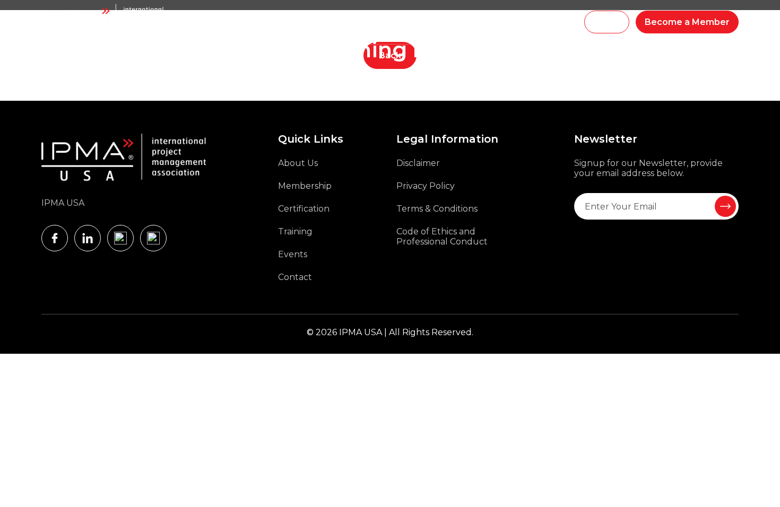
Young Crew (396, 22)
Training (293, 22)
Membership (341, 22)
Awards (442, 22)
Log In (606, 22)
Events (478, 22)
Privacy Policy (425, 186)
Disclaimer (418, 163)
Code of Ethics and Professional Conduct (442, 236)
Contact (295, 277)
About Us (298, 163)
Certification (304, 209)
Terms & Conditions (437, 209)
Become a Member (687, 22)
